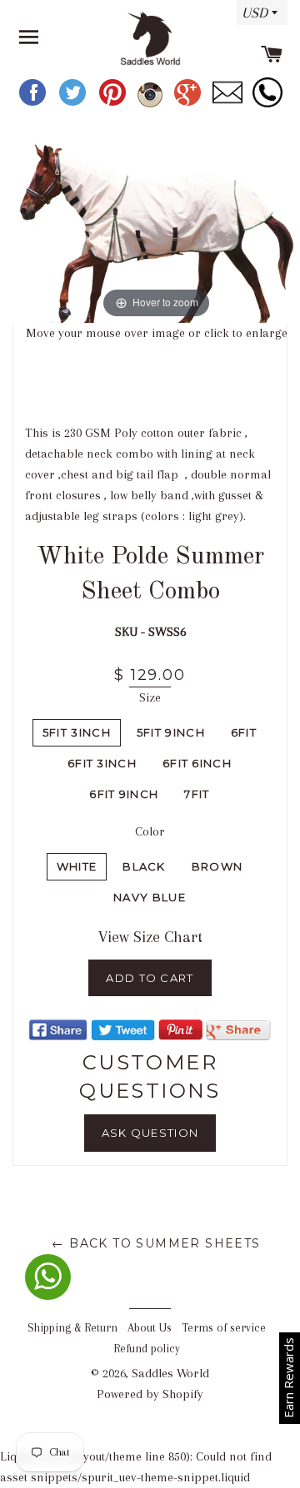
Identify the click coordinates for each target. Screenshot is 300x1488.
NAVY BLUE (149, 897)
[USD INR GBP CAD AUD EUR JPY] (258, 18)
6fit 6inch (197, 763)
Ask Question (150, 1132)
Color (150, 831)
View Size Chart (150, 937)
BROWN (217, 866)
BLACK (144, 866)
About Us (150, 1328)
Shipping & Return (73, 1328)
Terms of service (224, 1328)
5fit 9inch (171, 732)
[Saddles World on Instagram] (152, 103)
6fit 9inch (123, 794)
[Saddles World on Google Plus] (189, 103)
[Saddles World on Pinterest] (114, 103)
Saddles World (170, 1373)
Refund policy (146, 1348)
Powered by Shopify (150, 1393)
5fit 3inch (76, 732)
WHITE (77, 866)
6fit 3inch (102, 763)
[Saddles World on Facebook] (34, 103)
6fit (244, 732)
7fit (196, 794)
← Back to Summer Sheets (156, 1243)
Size (150, 697)
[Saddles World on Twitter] (74, 103)
